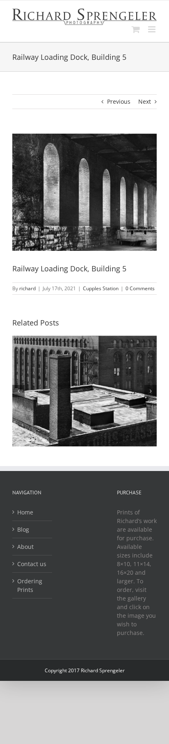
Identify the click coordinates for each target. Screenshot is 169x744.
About (25, 547)
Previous (118, 101)
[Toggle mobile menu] (152, 29)
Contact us (31, 564)
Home (25, 512)
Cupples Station (101, 288)
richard (27, 288)
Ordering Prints (29, 585)
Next (144, 101)
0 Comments (140, 288)
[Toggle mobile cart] (136, 29)
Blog (23, 529)
